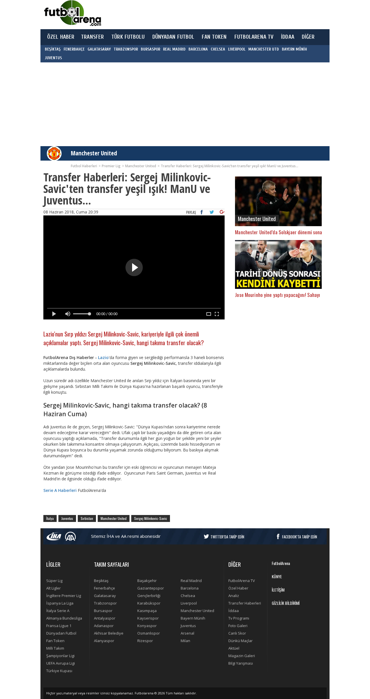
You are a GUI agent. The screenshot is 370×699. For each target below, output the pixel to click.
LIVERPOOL (236, 49)
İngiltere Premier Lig (63, 595)
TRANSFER (92, 37)
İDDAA (287, 37)
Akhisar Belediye (108, 633)
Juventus (67, 518)
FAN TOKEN (214, 37)
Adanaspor (104, 625)
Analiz (233, 595)
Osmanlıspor (148, 633)
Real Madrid (191, 580)
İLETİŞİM (278, 590)
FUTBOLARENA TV (254, 37)
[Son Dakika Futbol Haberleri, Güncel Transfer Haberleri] (72, 13)
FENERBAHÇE (74, 49)
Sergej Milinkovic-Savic (150, 518)
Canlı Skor (237, 633)
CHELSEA (218, 49)
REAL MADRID (174, 49)
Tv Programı (238, 618)
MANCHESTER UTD (263, 49)
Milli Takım (55, 648)
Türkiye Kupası (59, 670)
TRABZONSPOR (126, 49)
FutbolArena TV (241, 580)
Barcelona (190, 588)
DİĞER (308, 37)
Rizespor (145, 640)
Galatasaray (105, 595)
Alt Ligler (53, 588)
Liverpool (189, 603)
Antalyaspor (104, 618)
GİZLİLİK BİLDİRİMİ (285, 603)
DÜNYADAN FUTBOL (173, 37)
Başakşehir (147, 580)
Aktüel (233, 648)
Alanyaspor (104, 640)
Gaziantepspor (150, 588)
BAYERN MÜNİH (294, 49)
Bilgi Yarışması (240, 663)
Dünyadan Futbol (61, 633)
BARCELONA (198, 49)
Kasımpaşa (147, 610)
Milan (185, 640)
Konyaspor (147, 625)
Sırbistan (87, 518)
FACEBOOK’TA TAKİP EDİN (299, 537)
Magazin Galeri (241, 655)
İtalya (50, 518)
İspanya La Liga (59, 603)
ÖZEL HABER (60, 37)
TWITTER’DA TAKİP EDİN (227, 537)
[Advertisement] (212, 14)
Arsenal (187, 633)
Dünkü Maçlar (240, 640)
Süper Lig (54, 580)
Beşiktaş (101, 580)
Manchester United (94, 153)
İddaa (233, 610)
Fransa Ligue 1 (58, 625)
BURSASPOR (150, 49)
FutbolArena (281, 563)
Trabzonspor (105, 603)
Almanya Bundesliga (64, 618)
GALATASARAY (99, 49)
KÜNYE (277, 576)
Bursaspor (103, 610)
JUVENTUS (53, 57)
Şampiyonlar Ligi (60, 655)
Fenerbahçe (104, 588)
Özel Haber (238, 588)
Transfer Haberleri (244, 603)
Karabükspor (148, 603)
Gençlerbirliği (148, 595)
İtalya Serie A (57, 610)
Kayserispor (148, 618)
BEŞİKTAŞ (53, 49)
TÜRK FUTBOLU (128, 37)
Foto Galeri (237, 625)
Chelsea (188, 595)
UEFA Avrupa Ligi (60, 663)
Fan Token (55, 640)
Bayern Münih (193, 618)
